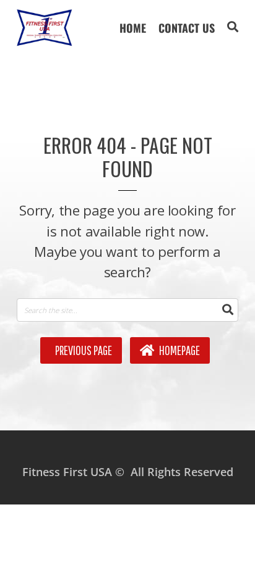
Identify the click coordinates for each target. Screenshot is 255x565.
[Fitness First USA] (44, 28)
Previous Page (82, 350)
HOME (132, 28)
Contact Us (186, 28)
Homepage (178, 350)
